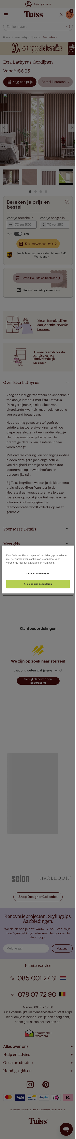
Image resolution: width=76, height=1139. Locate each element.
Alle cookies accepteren (36, 584)
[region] (36, 569)
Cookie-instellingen (36, 573)
